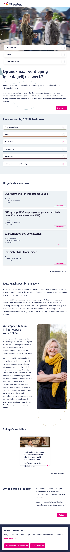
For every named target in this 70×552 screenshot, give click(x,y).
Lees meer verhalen (57, 473)
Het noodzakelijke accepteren (16, 546)
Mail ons (61, 515)
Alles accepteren (37, 546)
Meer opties (8, 539)
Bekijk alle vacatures (57, 272)
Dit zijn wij (60, 108)
